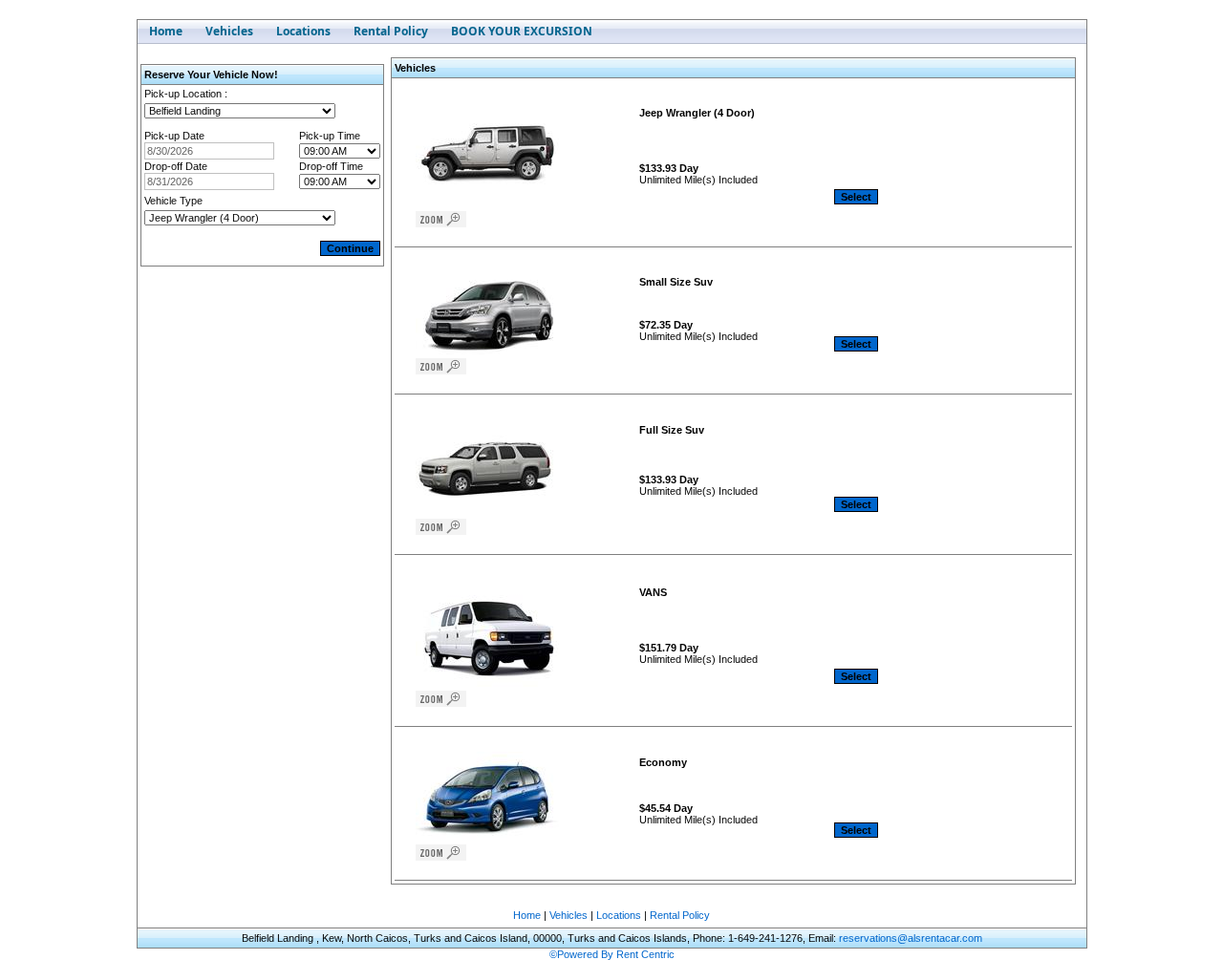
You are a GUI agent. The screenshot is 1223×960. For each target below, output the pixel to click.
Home (527, 915)
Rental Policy (680, 915)
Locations (618, 915)
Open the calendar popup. (286, 150)
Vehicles (568, 915)
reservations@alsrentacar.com (910, 938)
